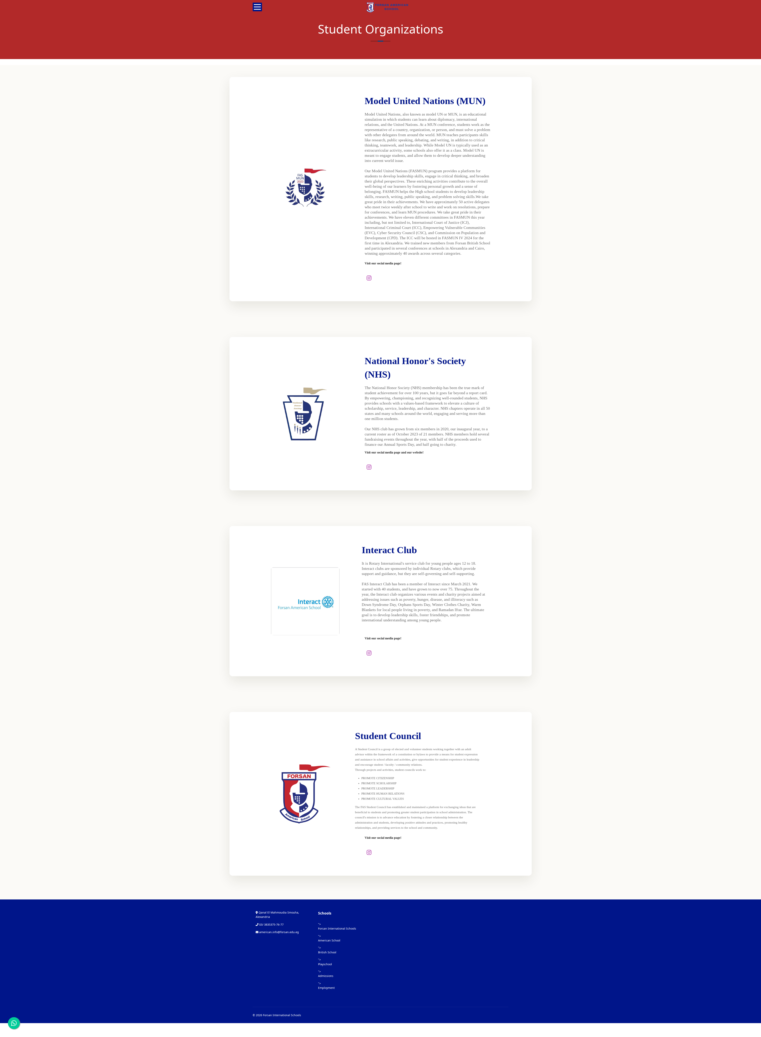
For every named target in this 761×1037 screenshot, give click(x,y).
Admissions (325, 976)
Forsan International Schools (337, 928)
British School (327, 952)
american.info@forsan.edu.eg (279, 932)
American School (329, 940)
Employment (326, 988)
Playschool (325, 964)
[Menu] (257, 7)
